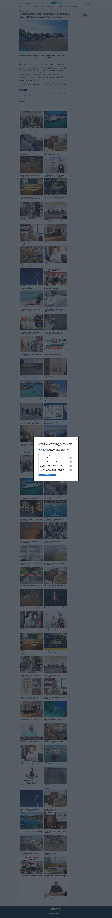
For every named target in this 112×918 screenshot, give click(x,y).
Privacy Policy (62, 478)
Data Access (56, 478)
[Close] (76, 439)
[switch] (70, 458)
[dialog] (56, 459)
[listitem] (56, 455)
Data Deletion (49, 478)
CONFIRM (47, 474)
